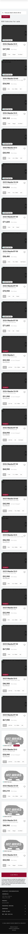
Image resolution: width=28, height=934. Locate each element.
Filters (6, 16)
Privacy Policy (14, 927)
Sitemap (14, 930)
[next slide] (26, 33)
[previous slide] (2, 33)
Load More (14, 875)
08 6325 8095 (5, 902)
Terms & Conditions (14, 928)
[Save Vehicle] (24, 45)
